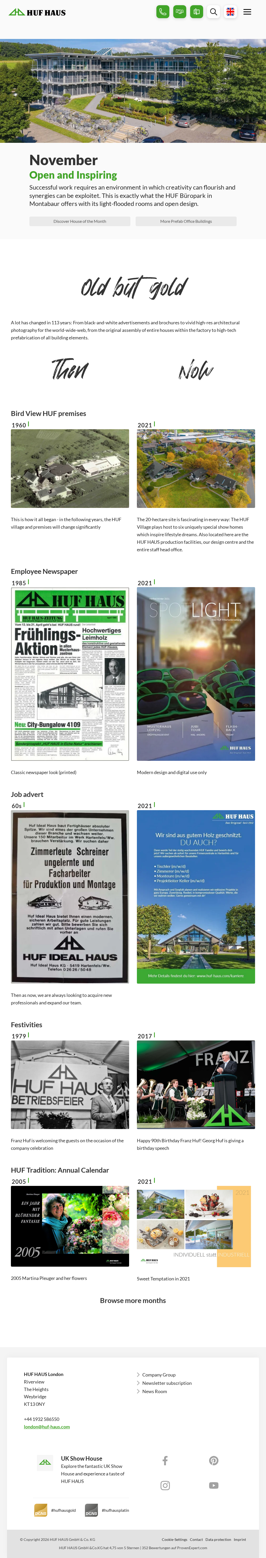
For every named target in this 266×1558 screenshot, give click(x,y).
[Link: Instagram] (165, 1485)
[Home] (80, 12)
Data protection (218, 1539)
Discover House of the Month (80, 221)
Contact (196, 1539)
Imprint (240, 1539)
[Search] (213, 11)
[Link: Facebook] (165, 1460)
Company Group (159, 1375)
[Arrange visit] (179, 11)
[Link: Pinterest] (214, 1460)
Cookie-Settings (174, 1539)
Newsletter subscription (167, 1383)
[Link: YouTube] (214, 1485)
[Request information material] (196, 11)
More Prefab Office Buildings (186, 221)
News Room (154, 1391)
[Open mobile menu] (247, 11)
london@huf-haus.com (47, 1426)
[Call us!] (162, 11)
